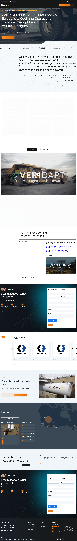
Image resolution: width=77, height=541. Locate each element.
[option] (21, 351)
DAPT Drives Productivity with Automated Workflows (57, 250)
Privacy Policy (19, 539)
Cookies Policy (31, 539)
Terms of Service (25, 539)
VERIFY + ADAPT (32, 149)
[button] (12, 5)
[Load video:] (38, 174)
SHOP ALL (16, 364)
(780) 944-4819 (30, 425)
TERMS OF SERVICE (9, 528)
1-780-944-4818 (13, 1)
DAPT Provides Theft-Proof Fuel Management (56, 247)
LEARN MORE (50, 255)
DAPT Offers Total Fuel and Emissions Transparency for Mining (59, 246)
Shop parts (63, 123)
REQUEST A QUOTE (8, 37)
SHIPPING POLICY (8, 530)
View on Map (10, 418)
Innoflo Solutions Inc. (7, 539)
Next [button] (72, 348)
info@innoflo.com (5, 1)
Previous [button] (12, 348)
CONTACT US (42, 526)
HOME (41, 524)
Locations (70, 1)
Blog (67, 1)
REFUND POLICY (7, 522)
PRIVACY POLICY (7, 525)
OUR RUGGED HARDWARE (43, 149)
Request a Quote (8, 221)
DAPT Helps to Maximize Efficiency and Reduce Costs (57, 251)
